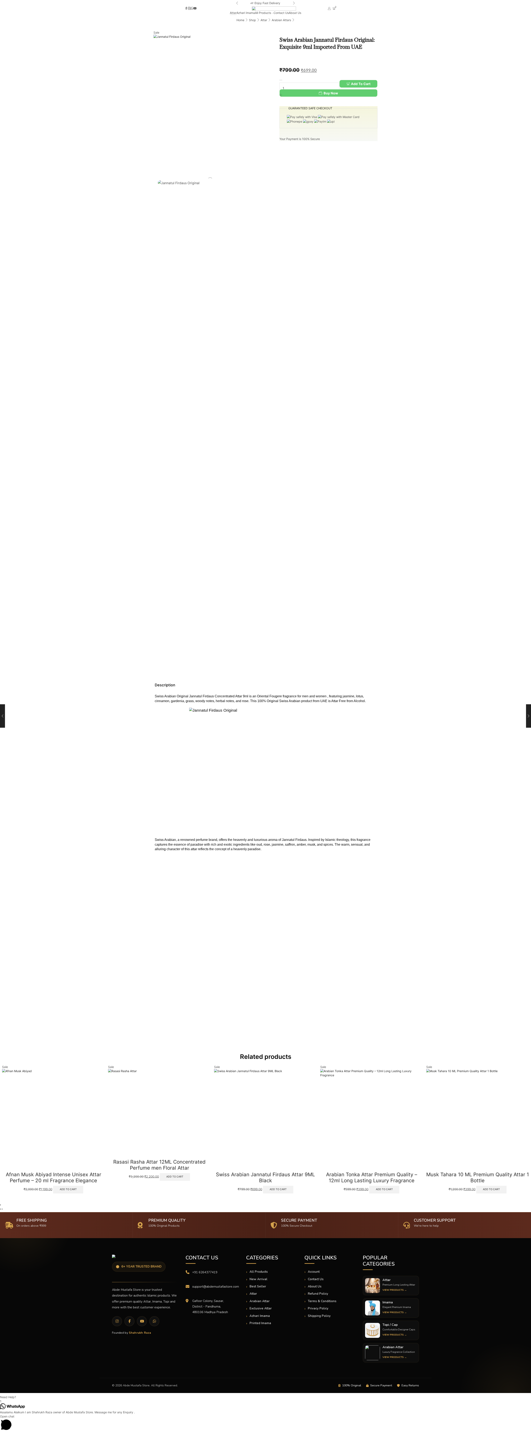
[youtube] (195, 8)
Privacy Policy (318, 1308)
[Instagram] (189, 8)
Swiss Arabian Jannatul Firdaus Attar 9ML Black (159, 1177)
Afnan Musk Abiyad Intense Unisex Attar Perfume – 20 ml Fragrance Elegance (477, 1177)
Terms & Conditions (322, 1301)
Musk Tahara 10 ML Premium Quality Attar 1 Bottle (371, 1177)
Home (240, 20)
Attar (233, 13)
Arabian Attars (281, 20)
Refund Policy (318, 1294)
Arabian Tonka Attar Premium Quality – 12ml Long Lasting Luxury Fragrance (265, 1177)
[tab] (261, 685)
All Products (263, 13)
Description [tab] (165, 685)
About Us (295, 13)
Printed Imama (260, 1323)
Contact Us (281, 13)
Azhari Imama (245, 13)
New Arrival (258, 1279)
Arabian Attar (260, 1301)
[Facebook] (186, 8)
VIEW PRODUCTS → (394, 1290)
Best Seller (258, 1286)
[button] (237, 3)
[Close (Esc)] (0, 1204)
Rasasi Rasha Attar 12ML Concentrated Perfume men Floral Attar (53, 1165)
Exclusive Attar (261, 1308)
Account (314, 1272)
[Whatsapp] (192, 8)
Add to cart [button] (68, 1176)
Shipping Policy (319, 1316)
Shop (252, 20)
